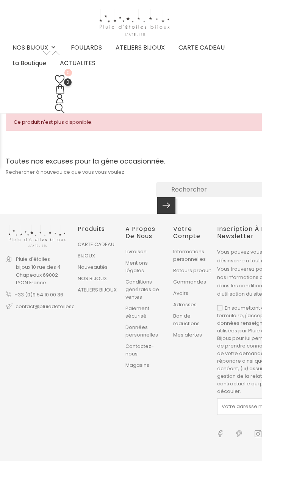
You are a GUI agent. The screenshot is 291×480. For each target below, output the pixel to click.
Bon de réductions (186, 319)
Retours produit (192, 270)
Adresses (185, 304)
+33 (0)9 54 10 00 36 (38, 294)
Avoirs (180, 293)
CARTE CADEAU (201, 47)
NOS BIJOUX (35, 48)
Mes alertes (187, 334)
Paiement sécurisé (137, 312)
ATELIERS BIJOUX (140, 47)
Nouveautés (93, 267)
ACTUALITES (77, 63)
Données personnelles (141, 331)
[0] (59, 79)
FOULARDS (86, 47)
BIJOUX (86, 255)
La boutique (29, 63)
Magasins (137, 365)
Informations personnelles (189, 255)
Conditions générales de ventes (142, 289)
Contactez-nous (139, 350)
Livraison (136, 251)
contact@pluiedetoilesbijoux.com (57, 306)
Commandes (189, 281)
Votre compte (186, 232)
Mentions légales (136, 266)
